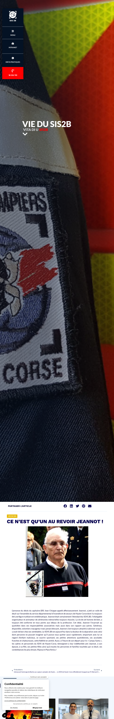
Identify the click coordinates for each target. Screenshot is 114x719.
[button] (65, 506)
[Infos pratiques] (13, 58)
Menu (12, 35)
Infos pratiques (13, 62)
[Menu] (13, 31)
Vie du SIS (12, 516)
